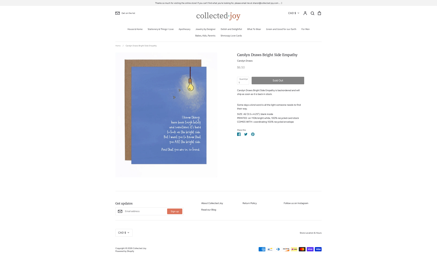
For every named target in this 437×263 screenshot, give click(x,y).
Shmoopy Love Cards (231, 35)
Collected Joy (139, 248)
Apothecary (184, 29)
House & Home (135, 29)
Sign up (175, 211)
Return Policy (250, 203)
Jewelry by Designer (205, 29)
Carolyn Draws (245, 60)
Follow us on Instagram (296, 203)
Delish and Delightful (231, 29)
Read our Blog (208, 209)
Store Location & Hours (311, 233)
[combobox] (243, 81)
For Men (305, 29)
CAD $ (292, 13)
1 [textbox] (239, 82)
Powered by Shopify (124, 251)
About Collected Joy (212, 203)
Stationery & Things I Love (161, 29)
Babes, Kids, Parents (205, 35)
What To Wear (254, 29)
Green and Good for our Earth (281, 29)
